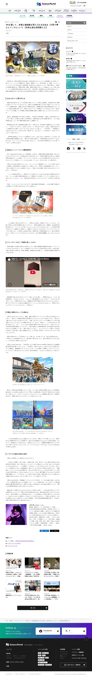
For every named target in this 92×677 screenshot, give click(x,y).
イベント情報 (76, 649)
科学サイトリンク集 (78, 655)
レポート (69, 29)
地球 (26, 10)
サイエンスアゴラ (12, 545)
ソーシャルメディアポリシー (34, 674)
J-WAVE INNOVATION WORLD (24, 541)
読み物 (32, 15)
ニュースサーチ (64, 653)
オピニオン (70, 37)
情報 (50, 10)
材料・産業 (58, 10)
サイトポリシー (9, 674)
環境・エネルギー (43, 662)
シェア (45, 530)
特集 (50, 15)
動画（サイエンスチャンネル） (15, 662)
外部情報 (69, 15)
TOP (7, 620)
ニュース (22, 15)
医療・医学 (18, 10)
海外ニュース (63, 656)
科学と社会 (82, 10)
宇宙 (34, 10)
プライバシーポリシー (20, 674)
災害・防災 (74, 10)
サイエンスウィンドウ (72, 40)
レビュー (69, 26)
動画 (41, 15)
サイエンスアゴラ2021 (14, 543)
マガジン (62, 658)
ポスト (55, 530)
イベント (60, 15)
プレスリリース (64, 651)
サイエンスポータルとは (79, 658)
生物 (9, 10)
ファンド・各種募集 (78, 652)
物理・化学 (42, 10)
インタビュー (70, 33)
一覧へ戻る (33, 607)
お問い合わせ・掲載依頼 (73, 664)
